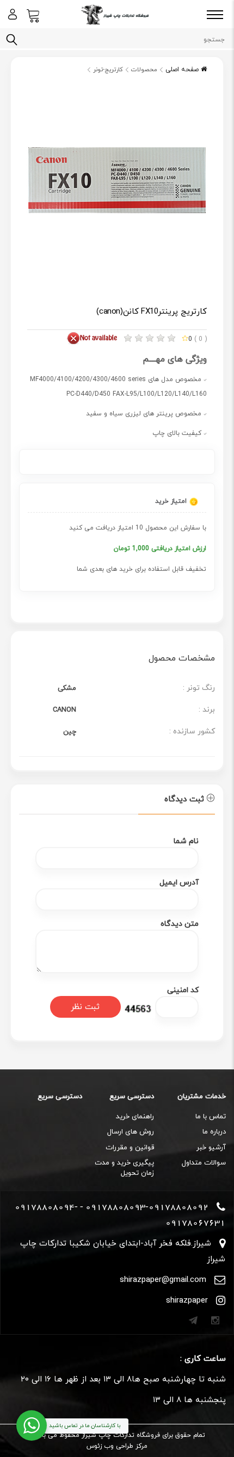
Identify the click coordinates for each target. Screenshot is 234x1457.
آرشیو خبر (211, 1148)
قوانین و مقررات (130, 1148)
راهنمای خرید (135, 1117)
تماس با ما (210, 1117)
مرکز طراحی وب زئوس (117, 1446)
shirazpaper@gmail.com (163, 1280)
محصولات (144, 69)
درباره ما (214, 1132)
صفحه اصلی (183, 69)
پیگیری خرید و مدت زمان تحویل (124, 1168)
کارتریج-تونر (108, 69)
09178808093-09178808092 (146, 1207)
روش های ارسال (130, 1132)
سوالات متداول (204, 1163)
